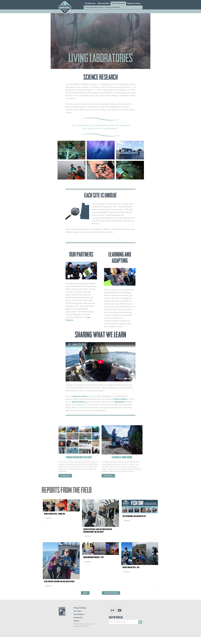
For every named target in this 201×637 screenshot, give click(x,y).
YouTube (119, 610)
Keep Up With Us (116, 617)
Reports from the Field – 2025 (130, 567)
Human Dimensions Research (94, 7)
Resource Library (133, 3)
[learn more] (78, 439)
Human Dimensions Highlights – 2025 (93, 557)
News (85, 593)
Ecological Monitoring (112, 7)
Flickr (112, 610)
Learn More (65, 476)
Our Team (77, 611)
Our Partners (79, 614)
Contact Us (78, 617)
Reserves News (103, 3)
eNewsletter (119, 402)
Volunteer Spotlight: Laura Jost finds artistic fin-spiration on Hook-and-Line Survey (97, 530)
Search (76, 621)
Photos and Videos (111, 593)
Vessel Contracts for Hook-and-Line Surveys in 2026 (59, 581)
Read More (48, 518)
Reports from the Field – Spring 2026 (54, 514)
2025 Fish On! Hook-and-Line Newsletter (134, 516)
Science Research (118, 3)
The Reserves (90, 3)
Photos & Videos (120, 399)
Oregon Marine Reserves (64, 7)
